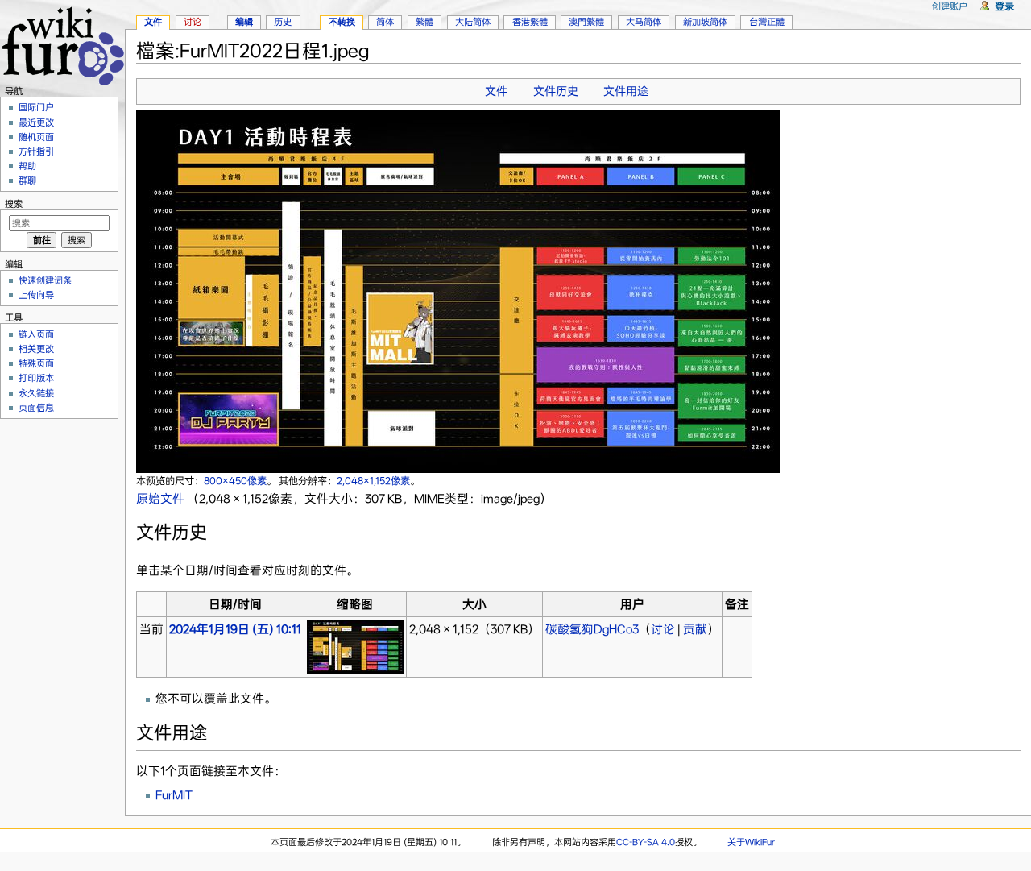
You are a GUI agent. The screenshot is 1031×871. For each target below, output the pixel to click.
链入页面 (36, 334)
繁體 (424, 21)
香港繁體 (530, 21)
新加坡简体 (705, 21)
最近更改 (36, 122)
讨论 (663, 629)
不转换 (342, 21)
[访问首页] (62, 43)
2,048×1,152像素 (373, 481)
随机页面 (36, 137)
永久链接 (36, 393)
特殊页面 (36, 363)
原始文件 (160, 498)
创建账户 (949, 6)
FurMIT (174, 795)
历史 (283, 21)
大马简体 (643, 21)
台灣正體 (767, 21)
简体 (385, 21)
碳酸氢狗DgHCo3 (592, 629)
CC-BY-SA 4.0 (645, 842)
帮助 (27, 166)
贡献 (695, 629)
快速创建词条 (45, 280)
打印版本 (36, 378)
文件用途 (625, 91)
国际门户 (36, 107)
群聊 (27, 180)
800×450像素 (235, 481)
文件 (496, 91)
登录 (1004, 6)
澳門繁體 (586, 21)
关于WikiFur (751, 842)
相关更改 (36, 349)
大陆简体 (473, 21)
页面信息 (36, 407)
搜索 (14, 203)
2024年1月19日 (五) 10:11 (235, 629)
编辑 (244, 21)
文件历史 (555, 91)
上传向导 (36, 295)
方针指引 (36, 151)
